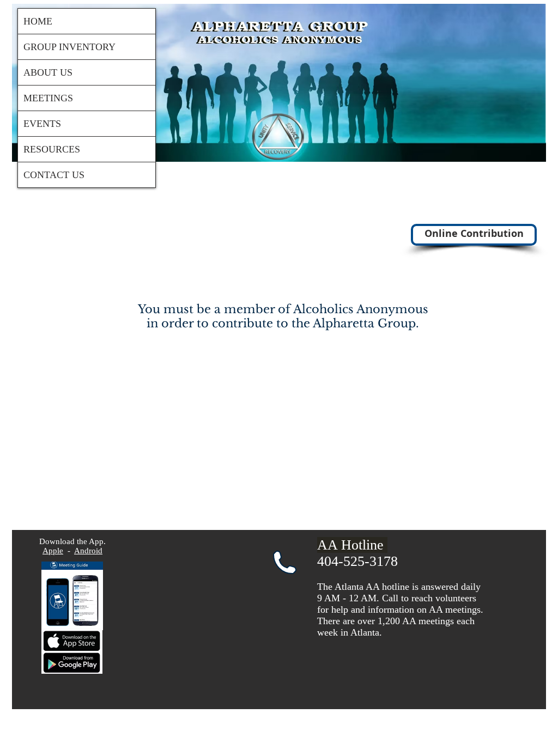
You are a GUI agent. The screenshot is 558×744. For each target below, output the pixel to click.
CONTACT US (53, 174)
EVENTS (42, 123)
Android (88, 550)
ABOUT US (47, 72)
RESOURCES (51, 149)
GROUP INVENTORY (69, 46)
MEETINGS (48, 98)
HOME (37, 21)
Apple (53, 550)
